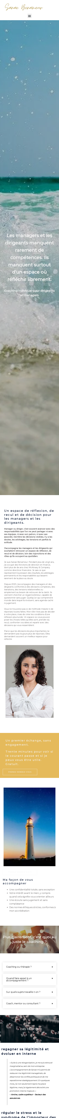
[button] (29, 16)
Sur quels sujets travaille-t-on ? (23, 992)
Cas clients (29, 1029)
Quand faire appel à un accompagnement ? (19, 979)
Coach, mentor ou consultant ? (23, 1003)
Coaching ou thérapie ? (19, 967)
